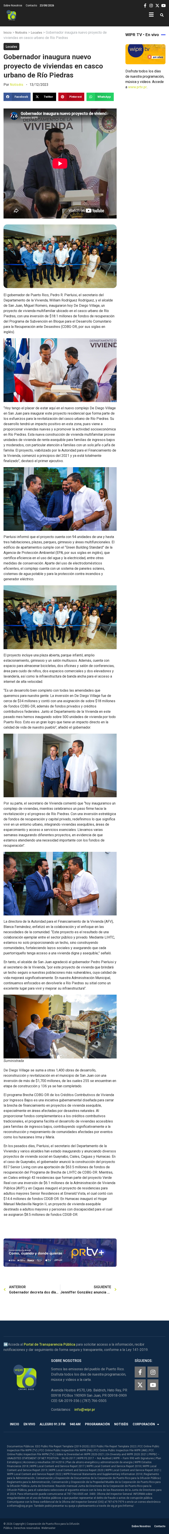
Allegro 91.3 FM (52, 1424)
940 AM (75, 1424)
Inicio (8, 32)
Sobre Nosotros (13, 5)
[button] (161, 15)
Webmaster (48, 1528)
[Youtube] (152, 1384)
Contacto (31, 5)
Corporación (144, 1424)
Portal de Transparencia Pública (49, 1344)
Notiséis (21, 32)
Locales (36, 32)
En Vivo (29, 1424)
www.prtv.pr (137, 87)
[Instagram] (152, 1372)
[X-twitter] (140, 1384)
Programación (97, 1424)
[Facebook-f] (140, 1372)
